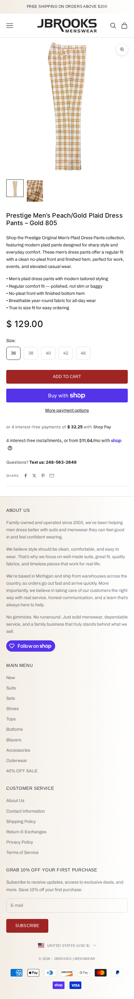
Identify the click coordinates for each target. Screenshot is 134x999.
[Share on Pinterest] (43, 475)
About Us (15, 800)
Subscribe (27, 925)
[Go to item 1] (15, 188)
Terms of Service (22, 852)
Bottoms (14, 729)
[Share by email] (51, 475)
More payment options (67, 410)
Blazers (13, 740)
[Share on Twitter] (34, 475)
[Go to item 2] (35, 190)
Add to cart (67, 376)
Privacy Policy (19, 842)
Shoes (12, 708)
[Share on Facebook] (25, 475)
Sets (10, 698)
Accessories (18, 750)
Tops (11, 719)
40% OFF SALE (21, 771)
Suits (11, 688)
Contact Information (25, 811)
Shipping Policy (21, 821)
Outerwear (16, 760)
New (10, 677)
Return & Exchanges (26, 832)
